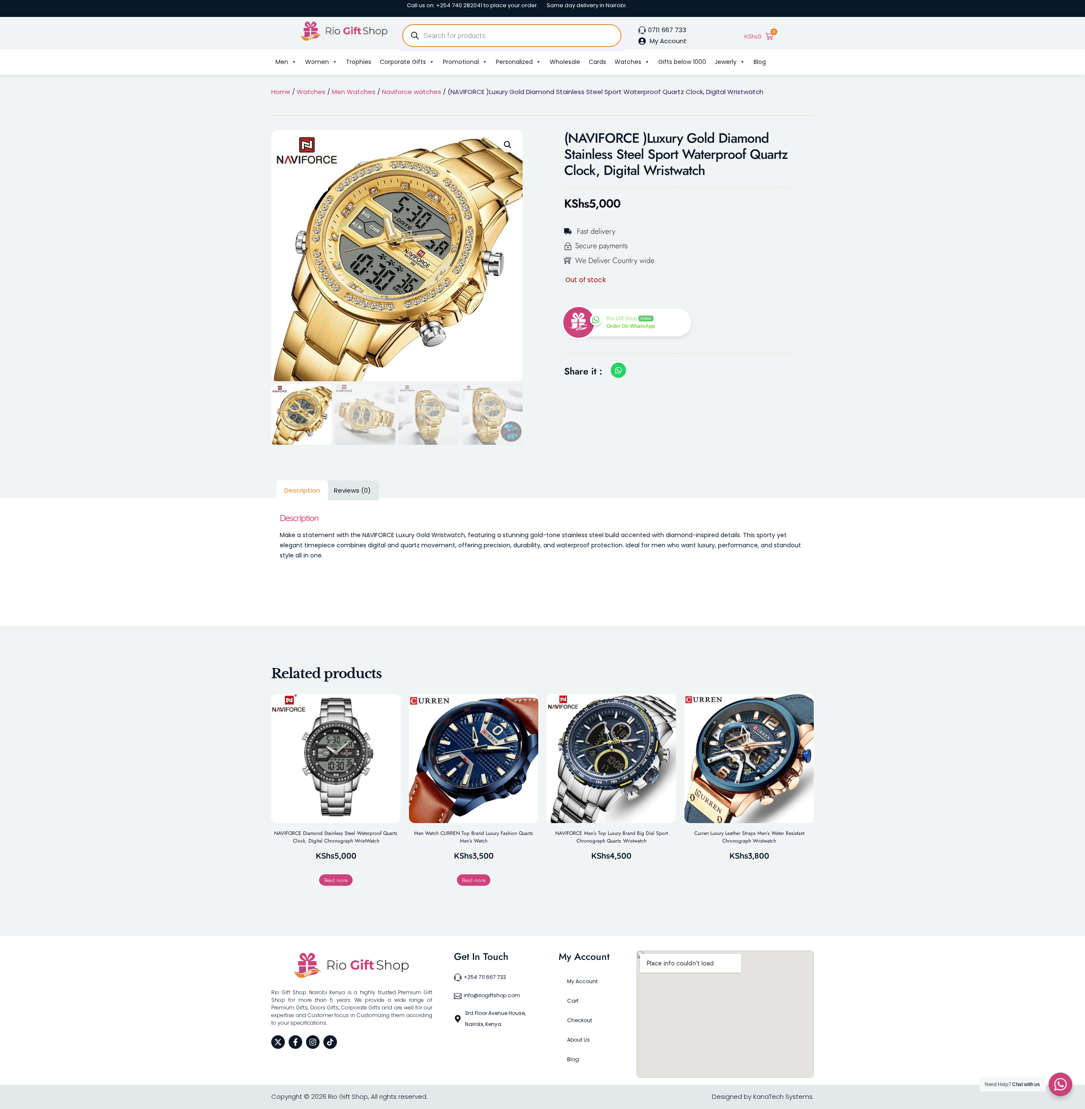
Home (280, 91)
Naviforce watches (411, 91)
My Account (582, 981)
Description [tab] (302, 490)
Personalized (514, 62)
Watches (628, 62)
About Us (578, 1039)
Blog (760, 62)
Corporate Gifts (403, 62)
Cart (573, 1000)
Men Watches (354, 91)
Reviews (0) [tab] (352, 490)
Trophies (358, 62)
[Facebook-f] (295, 1042)
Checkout (579, 1020)
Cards (597, 62)
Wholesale (565, 62)
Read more (336, 880)
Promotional (461, 62)
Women (317, 62)
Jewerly (726, 62)
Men (281, 62)
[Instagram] (313, 1042)
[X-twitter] (278, 1042)
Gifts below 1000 (682, 62)
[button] (507, 144)
